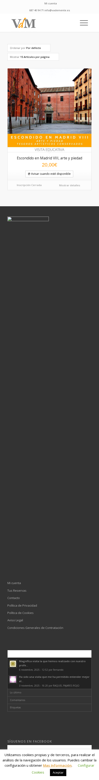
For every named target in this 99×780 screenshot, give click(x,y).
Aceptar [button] (58, 772)
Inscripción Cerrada (29, 185)
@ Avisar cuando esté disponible (49, 174)
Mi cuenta (50, 3)
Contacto (13, 598)
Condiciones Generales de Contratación (35, 628)
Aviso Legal (15, 620)
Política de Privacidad (22, 605)
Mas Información (57, 765)
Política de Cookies (20, 613)
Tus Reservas (16, 590)
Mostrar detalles (69, 185)
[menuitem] (50, 3)
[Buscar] (70, 23)
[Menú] (81, 23)
